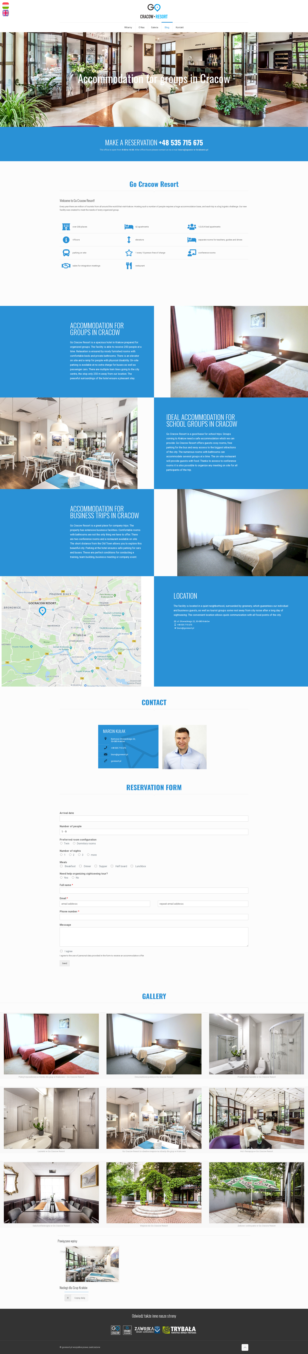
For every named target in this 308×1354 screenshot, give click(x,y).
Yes (66, 877)
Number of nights (70, 850)
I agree (69, 951)
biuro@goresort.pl (119, 754)
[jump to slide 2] (85, 1278)
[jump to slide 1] (82, 1278)
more (94, 854)
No (77, 877)
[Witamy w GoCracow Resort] (154, 11)
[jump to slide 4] (92, 1278)
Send (64, 963)
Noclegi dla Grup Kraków (73, 1287)
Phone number (69, 911)
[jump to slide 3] (89, 1278)
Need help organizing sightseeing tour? (84, 873)
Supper (103, 866)
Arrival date (67, 813)
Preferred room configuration (78, 839)
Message (65, 924)
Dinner (87, 866)
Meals (63, 862)
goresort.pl (116, 761)
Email (64, 898)
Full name (66, 885)
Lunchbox (140, 866)
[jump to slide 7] (101, 1278)
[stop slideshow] (105, 1278)
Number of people (71, 826)
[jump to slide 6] (98, 1278)
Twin (66, 843)
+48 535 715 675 (118, 748)
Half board (121, 866)
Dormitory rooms (86, 843)
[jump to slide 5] (95, 1278)
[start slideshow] (79, 1278)
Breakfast (70, 866)
